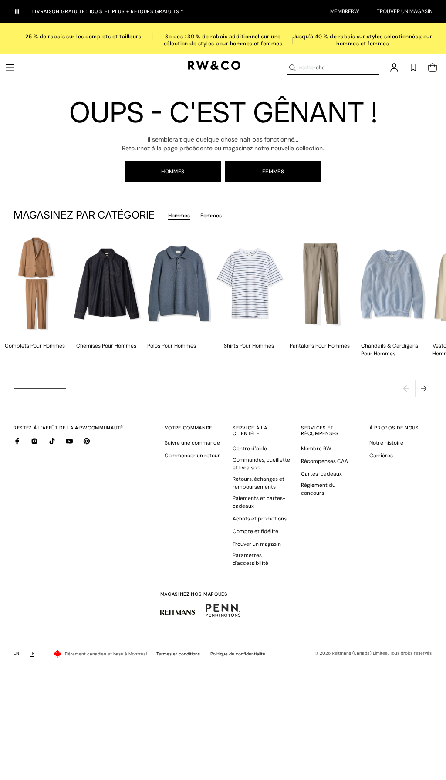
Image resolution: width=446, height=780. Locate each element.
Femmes (273, 171)
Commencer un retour (192, 455)
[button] (10, 67)
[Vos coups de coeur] (413, 67)
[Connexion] (394, 67)
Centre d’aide (250, 448)
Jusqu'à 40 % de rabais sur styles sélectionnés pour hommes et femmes (362, 40)
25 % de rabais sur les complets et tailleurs (83, 36)
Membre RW (316, 448)
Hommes (173, 171)
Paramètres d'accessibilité (250, 559)
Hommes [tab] (179, 215)
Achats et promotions (260, 518)
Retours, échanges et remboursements (258, 483)
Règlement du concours (318, 489)
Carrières (381, 455)
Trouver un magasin (404, 11)
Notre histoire (386, 442)
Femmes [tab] (211, 215)
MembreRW (344, 11)
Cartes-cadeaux (321, 473)
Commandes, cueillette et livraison (261, 463)
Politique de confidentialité (237, 654)
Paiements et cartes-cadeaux (259, 502)
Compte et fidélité (255, 531)
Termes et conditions (178, 654)
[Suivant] (423, 388)
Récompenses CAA (324, 461)
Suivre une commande (192, 442)
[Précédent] (406, 388)
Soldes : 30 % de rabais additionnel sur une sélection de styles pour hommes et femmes (223, 40)
